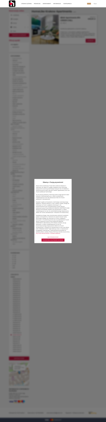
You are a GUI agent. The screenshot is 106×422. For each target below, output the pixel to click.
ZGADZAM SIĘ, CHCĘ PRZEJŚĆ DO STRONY (53, 240)
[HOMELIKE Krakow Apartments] (14, 3)
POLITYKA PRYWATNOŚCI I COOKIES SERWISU (48, 233)
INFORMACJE (57, 3)
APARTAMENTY (47, 3)
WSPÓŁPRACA (67, 3)
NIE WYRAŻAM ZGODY (53, 237)
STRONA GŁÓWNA (26, 3)
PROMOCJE (37, 3)
